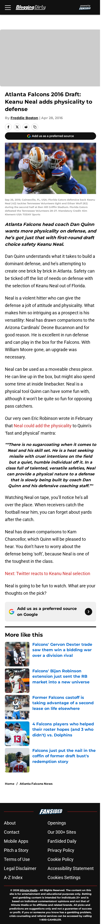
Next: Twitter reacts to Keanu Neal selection (47, 573)
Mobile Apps (16, 841)
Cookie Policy (61, 859)
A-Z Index (13, 877)
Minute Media (29, 890)
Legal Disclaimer (20, 868)
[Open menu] (8, 7)
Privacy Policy (61, 850)
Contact (11, 832)
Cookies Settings (64, 877)
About (10, 823)
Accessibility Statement (71, 868)
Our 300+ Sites (62, 832)
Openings (57, 823)
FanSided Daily (62, 841)
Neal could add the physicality (43, 425)
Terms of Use (17, 859)
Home (9, 784)
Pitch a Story (16, 850)
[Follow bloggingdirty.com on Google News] (88, 611)
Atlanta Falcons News (36, 784)
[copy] (34, 127)
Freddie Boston (24, 118)
